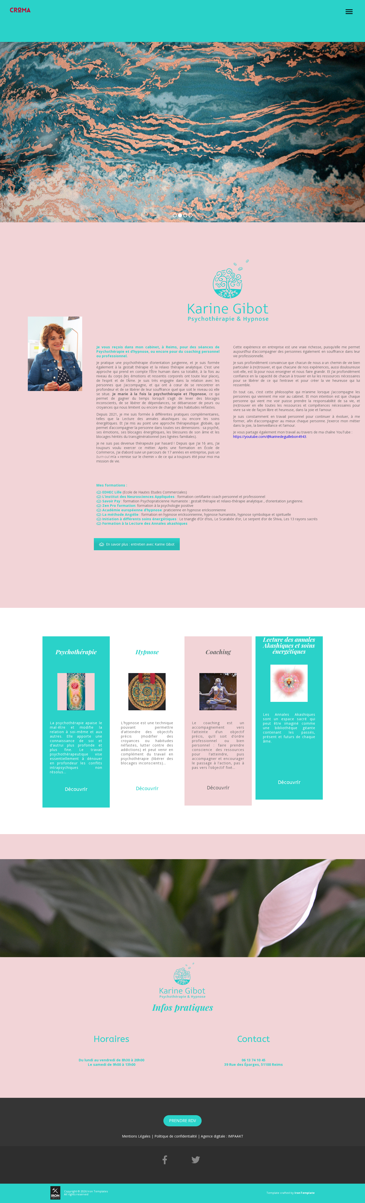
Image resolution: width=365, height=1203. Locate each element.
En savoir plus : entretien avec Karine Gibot (140, 544)
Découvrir (76, 789)
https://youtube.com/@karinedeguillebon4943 (269, 436)
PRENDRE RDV (182, 1120)
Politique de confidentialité (175, 1136)
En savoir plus (84, 169)
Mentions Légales (136, 1136)
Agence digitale (213, 1136)
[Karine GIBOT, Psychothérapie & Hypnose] (20, 9)
